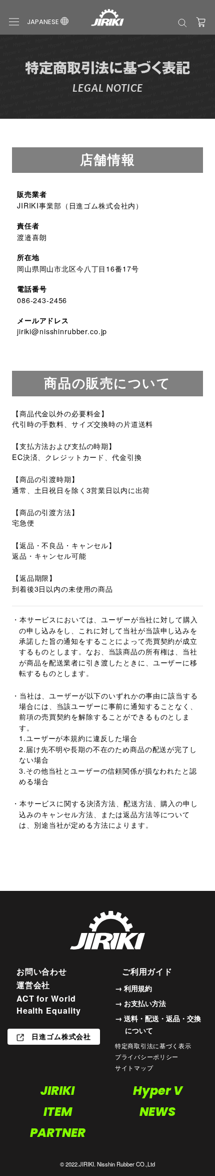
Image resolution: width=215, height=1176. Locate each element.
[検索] (182, 22)
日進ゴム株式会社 (60, 1036)
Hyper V (157, 1090)
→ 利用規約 (133, 988)
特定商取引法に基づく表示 (153, 1045)
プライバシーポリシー (146, 1056)
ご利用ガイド (147, 971)
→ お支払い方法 (140, 1003)
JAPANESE (43, 22)
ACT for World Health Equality (48, 1004)
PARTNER (58, 1132)
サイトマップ (134, 1067)
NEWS (158, 1111)
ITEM (58, 1111)
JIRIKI (57, 1090)
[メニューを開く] (14, 21)
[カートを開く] (201, 22)
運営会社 (33, 985)
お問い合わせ (42, 971)
